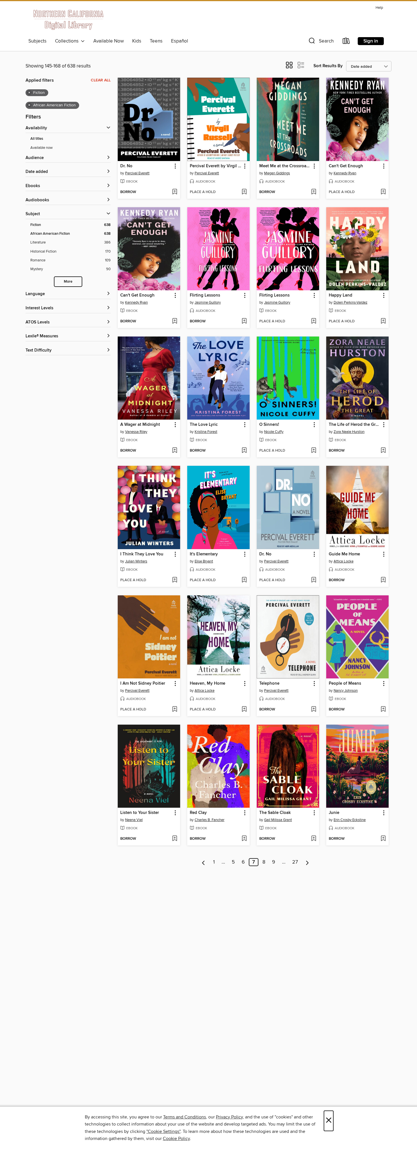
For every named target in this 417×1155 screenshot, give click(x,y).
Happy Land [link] (340, 295)
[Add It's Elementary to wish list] (244, 580)
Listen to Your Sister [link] (139, 812)
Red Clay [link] (198, 812)
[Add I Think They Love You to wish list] (174, 580)
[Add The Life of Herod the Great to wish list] (383, 450)
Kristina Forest (206, 432)
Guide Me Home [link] (344, 554)
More (68, 281)
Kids (136, 41)
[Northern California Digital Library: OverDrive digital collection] (68, 19)
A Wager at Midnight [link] (140, 424)
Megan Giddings (277, 173)
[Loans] (346, 42)
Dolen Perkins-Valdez (350, 302)
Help (379, 8)
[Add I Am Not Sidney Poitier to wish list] (174, 709)
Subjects (37, 41)
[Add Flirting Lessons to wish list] (244, 321)
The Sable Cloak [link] (275, 812)
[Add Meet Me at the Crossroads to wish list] (313, 192)
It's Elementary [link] (204, 554)
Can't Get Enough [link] (346, 166)
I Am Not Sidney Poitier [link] (142, 683)
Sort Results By (328, 66)
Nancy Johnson (346, 690)
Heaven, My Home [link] (207, 683)
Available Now (108, 41)
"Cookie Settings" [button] (163, 1131)
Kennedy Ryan (345, 173)
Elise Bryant (204, 561)
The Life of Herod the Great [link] (355, 424)
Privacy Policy (229, 1117)
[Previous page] (203, 862)
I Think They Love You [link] (141, 554)
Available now (41, 147)
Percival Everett (137, 173)
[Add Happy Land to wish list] (383, 321)
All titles (36, 138)
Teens (156, 41)
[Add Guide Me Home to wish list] (383, 580)
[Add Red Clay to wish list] (244, 839)
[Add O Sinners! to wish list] (313, 450)
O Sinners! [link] (269, 424)
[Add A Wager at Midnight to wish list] (174, 450)
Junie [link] (334, 812)
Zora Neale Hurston (349, 432)
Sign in (370, 41)
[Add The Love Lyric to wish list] (244, 450)
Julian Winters (136, 561)
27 (295, 862)
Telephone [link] (269, 683)
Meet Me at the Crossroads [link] (285, 166)
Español (179, 41)
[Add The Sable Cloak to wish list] (313, 839)
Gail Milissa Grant (278, 820)
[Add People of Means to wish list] (383, 709)
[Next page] (307, 862)
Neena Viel (134, 820)
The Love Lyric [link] (204, 424)
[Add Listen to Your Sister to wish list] (174, 839)
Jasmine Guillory (208, 302)
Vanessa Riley (136, 432)
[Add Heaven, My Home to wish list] (244, 709)
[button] (320, 42)
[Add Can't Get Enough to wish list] (383, 192)
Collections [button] (68, 41)
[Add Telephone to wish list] (313, 709)
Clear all (101, 80)
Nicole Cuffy (273, 432)
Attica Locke (343, 561)
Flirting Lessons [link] (205, 295)
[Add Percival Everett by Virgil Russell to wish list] (244, 192)
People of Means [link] (345, 683)
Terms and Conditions (184, 1117)
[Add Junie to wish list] (383, 839)
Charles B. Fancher (209, 820)
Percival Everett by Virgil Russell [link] (216, 166)
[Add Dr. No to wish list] (174, 192)
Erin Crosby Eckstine (350, 820)
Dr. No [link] (126, 166)
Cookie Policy (176, 1138)
